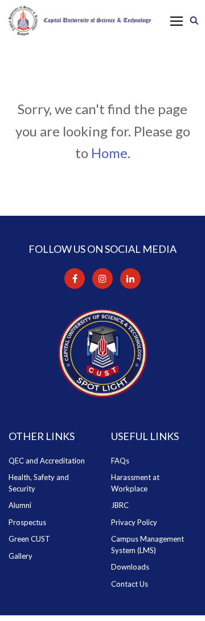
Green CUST (29, 538)
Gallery (20, 555)
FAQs (120, 460)
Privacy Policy (134, 522)
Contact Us (129, 583)
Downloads (130, 566)
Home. (110, 152)
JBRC (120, 505)
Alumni (20, 505)
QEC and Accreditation (47, 460)
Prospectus (27, 522)
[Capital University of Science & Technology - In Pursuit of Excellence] (80, 20)
